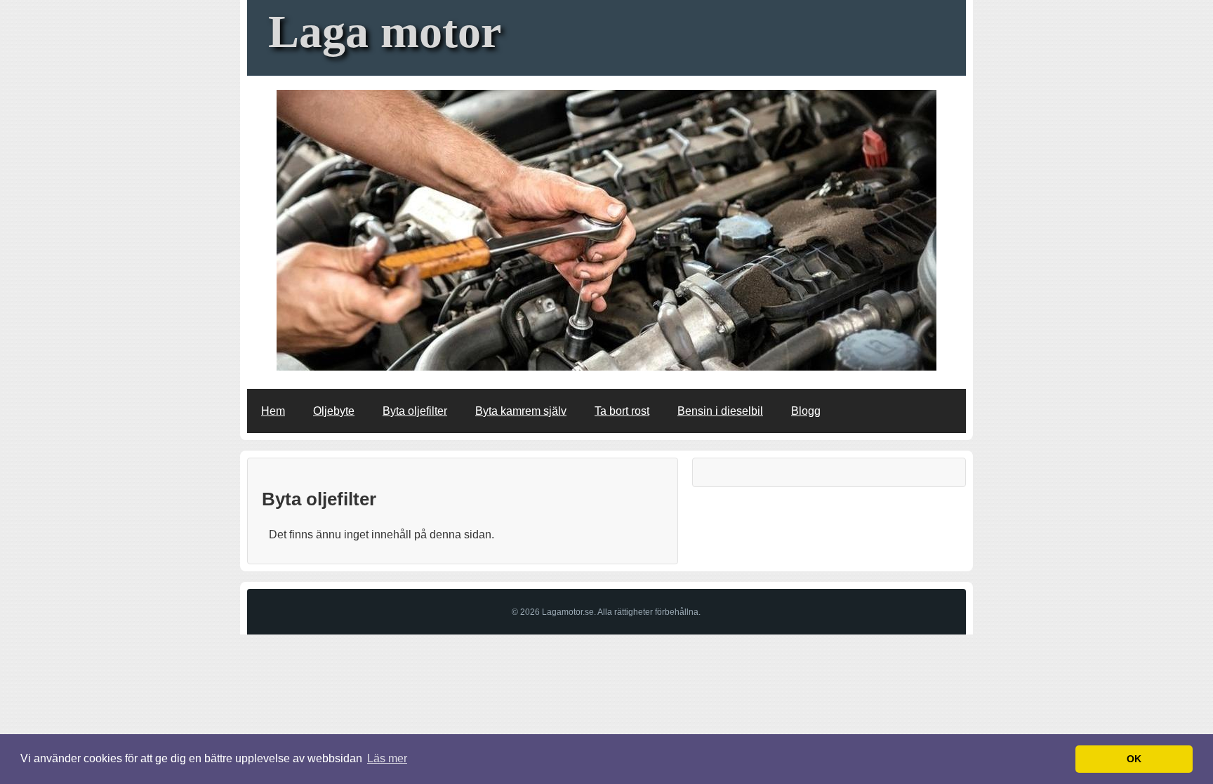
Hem (273, 411)
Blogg (806, 411)
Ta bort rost (622, 411)
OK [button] (1134, 758)
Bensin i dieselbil (720, 411)
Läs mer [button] (387, 758)
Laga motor (384, 31)
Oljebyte (333, 411)
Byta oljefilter (415, 411)
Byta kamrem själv (520, 411)
